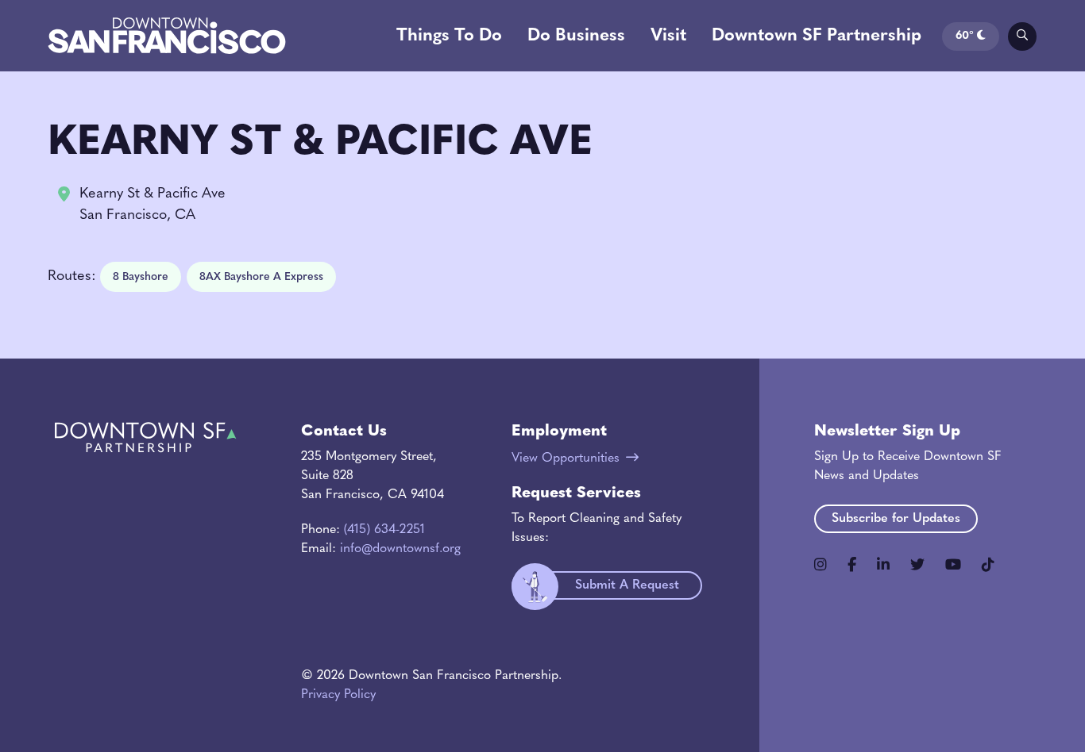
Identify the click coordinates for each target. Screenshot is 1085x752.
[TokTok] (988, 565)
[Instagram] (820, 565)
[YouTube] (953, 565)
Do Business (576, 36)
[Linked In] (883, 565)
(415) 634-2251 (384, 530)
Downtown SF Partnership (816, 36)
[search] (1022, 36)
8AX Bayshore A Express (261, 277)
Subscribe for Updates (896, 518)
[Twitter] (917, 565)
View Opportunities (566, 458)
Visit (668, 36)
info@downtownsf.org (400, 549)
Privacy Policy (338, 695)
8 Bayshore (140, 277)
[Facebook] (852, 565)
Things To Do (449, 36)
